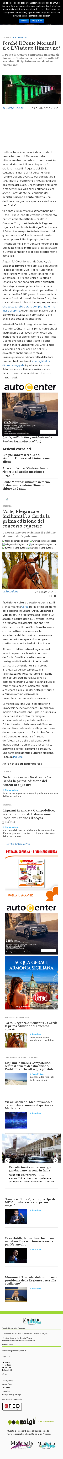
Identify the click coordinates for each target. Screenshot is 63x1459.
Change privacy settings (11, 1395)
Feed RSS (8, 1370)
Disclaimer (6, 1388)
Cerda (24, 607)
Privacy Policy (7, 1381)
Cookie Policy (7, 1384)
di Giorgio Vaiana (12, 108)
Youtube (7, 1368)
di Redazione (10, 592)
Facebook (7, 1365)
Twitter (7, 1362)
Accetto (24, 21)
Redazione (6, 1391)
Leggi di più (37, 21)
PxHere (18, 757)
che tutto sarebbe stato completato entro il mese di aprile (29, 309)
